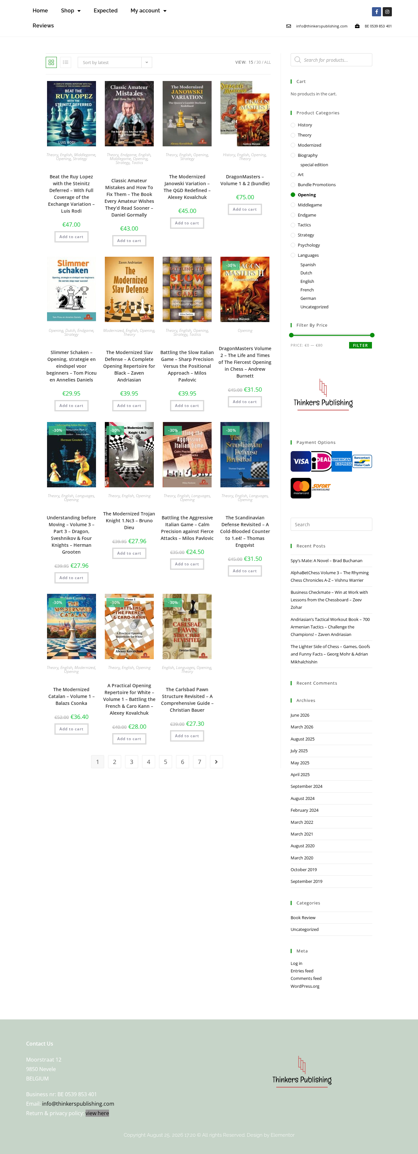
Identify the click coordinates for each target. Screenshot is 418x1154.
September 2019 (306, 881)
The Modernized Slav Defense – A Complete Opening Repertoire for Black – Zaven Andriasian (129, 366)
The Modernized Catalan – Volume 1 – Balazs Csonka (71, 696)
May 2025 (300, 763)
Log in (296, 963)
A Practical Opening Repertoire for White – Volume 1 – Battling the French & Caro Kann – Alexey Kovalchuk (129, 699)
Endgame (129, 154)
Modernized (113, 330)
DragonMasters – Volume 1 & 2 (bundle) (244, 180)
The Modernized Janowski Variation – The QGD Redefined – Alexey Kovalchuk (187, 186)
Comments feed (306, 978)
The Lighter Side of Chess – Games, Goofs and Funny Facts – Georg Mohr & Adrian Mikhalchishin (330, 654)
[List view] (65, 62)
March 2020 (302, 858)
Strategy (80, 158)
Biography (308, 155)
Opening (63, 158)
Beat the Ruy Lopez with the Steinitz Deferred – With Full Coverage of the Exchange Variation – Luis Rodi (71, 193)
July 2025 (299, 751)
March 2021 (302, 834)
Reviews (43, 26)
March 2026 (302, 727)
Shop (67, 11)
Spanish (308, 265)
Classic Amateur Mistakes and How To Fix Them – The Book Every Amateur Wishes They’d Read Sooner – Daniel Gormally (129, 197)
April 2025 (300, 774)
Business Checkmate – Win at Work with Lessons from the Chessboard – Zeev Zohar (329, 599)
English (66, 154)
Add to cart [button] (71, 236)
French (307, 290)
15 (251, 62)
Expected (106, 11)
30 (258, 62)
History (229, 154)
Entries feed (302, 971)
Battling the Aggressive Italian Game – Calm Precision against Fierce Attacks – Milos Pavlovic (187, 527)
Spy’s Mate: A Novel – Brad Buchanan (326, 560)
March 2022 (302, 822)
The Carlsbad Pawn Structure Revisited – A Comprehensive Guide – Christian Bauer (187, 699)
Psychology (309, 245)
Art (301, 174)
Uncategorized (314, 307)
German (308, 298)
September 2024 (306, 786)
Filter (360, 345)
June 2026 (300, 715)
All (267, 62)
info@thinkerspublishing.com (78, 1103)
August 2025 (302, 739)
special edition (314, 165)
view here (97, 1113)
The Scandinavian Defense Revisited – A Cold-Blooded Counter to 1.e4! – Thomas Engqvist (245, 531)
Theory (52, 154)
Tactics (137, 162)
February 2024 (304, 810)
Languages (84, 495)
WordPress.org (305, 986)
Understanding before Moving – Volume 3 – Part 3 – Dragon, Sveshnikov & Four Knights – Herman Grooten (71, 534)
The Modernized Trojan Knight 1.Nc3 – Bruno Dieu (129, 520)
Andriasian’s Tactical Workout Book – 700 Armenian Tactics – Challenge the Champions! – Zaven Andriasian (330, 627)
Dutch (70, 330)
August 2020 (302, 846)
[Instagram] (387, 11)
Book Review (303, 917)
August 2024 (302, 798)
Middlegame (84, 154)
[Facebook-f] (376, 11)
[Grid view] (51, 62)
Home (40, 11)
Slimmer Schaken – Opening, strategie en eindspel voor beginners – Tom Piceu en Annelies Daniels (71, 366)
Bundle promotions (317, 184)
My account (145, 11)
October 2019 (304, 869)
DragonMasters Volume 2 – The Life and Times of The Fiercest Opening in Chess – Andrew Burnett (244, 362)
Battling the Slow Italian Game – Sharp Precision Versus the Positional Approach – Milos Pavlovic (187, 366)
